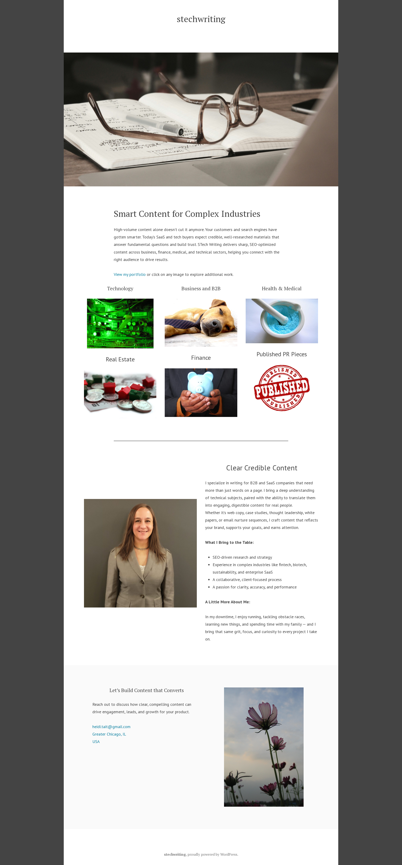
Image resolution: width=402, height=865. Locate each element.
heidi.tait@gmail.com (111, 726)
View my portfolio (130, 274)
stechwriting (201, 19)
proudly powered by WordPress (212, 854)
